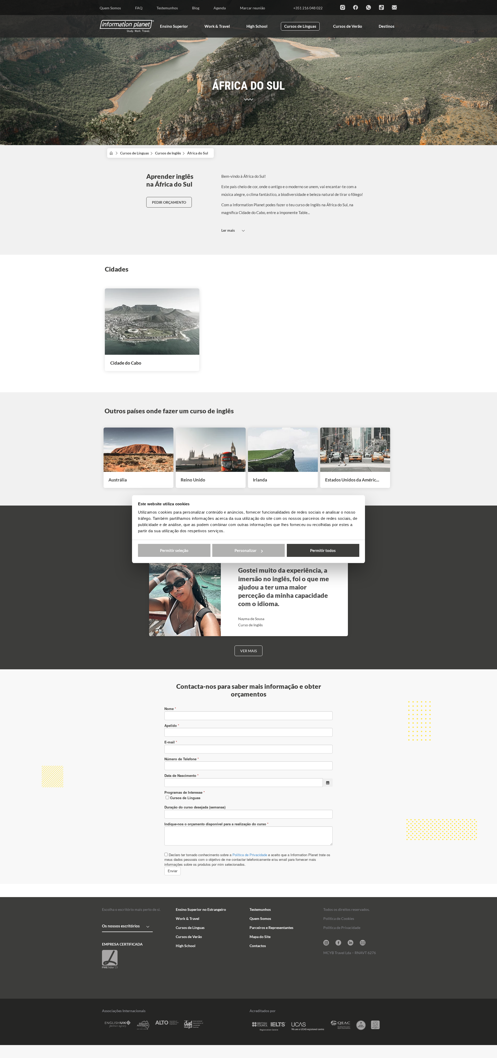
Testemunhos (260, 909)
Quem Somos (260, 918)
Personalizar (246, 550)
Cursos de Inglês (168, 153)
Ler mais (228, 230)
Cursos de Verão (189, 936)
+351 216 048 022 (308, 8)
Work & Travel (187, 918)
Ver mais (248, 651)
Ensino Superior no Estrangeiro (201, 909)
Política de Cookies (338, 918)
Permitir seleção (174, 550)
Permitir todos (323, 550)
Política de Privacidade (341, 927)
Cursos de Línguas (134, 153)
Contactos (258, 945)
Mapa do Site (260, 936)
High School (185, 945)
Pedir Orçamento (169, 202)
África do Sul (199, 153)
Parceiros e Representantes (271, 927)
